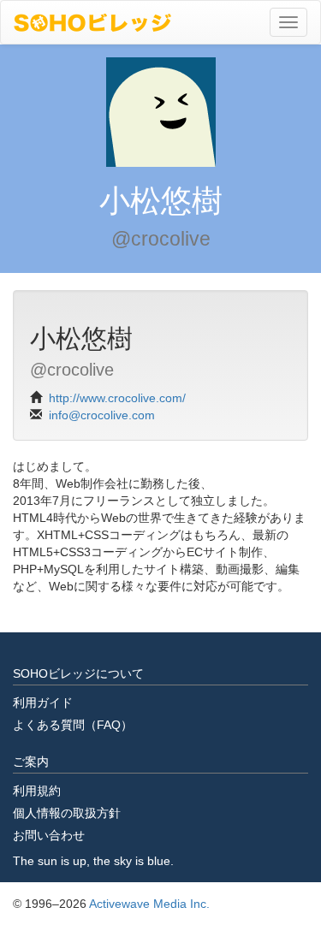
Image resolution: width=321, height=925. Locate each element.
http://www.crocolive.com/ (117, 398)
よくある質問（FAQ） (73, 725)
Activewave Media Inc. (149, 903)
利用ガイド (43, 702)
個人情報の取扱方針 (67, 813)
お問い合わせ (49, 835)
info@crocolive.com (102, 415)
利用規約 (37, 791)
